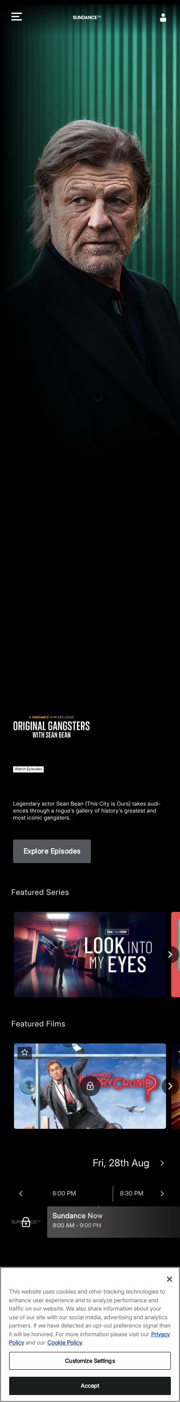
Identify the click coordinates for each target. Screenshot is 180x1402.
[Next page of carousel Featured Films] (170, 1086)
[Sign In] (163, 17)
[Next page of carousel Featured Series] (170, 954)
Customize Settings (89, 1360)
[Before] (20, 1193)
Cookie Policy (65, 1342)
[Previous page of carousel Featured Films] (9, 1086)
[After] (162, 1193)
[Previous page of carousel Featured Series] (9, 954)
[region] (90, 1334)
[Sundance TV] (28, 1222)
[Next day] (162, 1163)
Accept (90, 1385)
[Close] (169, 1279)
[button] (16, 17)
